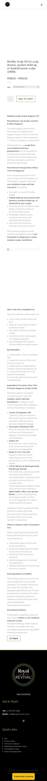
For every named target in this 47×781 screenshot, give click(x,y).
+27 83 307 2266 (13, 711)
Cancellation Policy (11, 749)
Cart (5, 739)
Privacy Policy (9, 741)
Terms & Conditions (11, 744)
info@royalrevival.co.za (19, 714)
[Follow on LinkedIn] (14, 721)
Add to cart (25, 99)
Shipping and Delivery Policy (15, 746)
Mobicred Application (12, 752)
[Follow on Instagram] (9, 721)
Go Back (14, 638)
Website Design (22, 773)
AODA (32, 776)
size (8, 87)
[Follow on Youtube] (19, 721)
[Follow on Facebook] (4, 721)
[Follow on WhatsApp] (24, 721)
